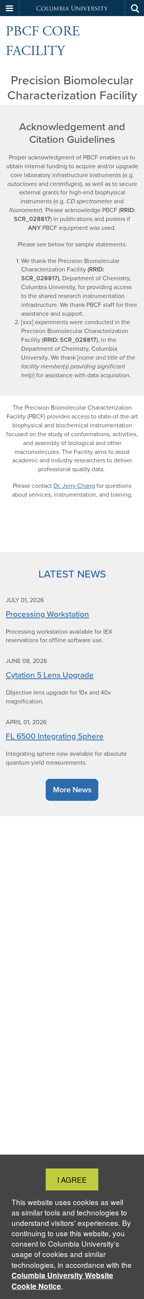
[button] (9, 8)
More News (72, 789)
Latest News (72, 573)
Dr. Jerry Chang (74, 485)
